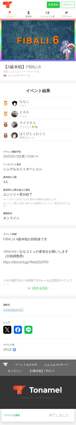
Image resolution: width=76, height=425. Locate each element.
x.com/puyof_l (13, 310)
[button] (38, 282)
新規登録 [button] (53, 4)
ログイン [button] (68, 4)
